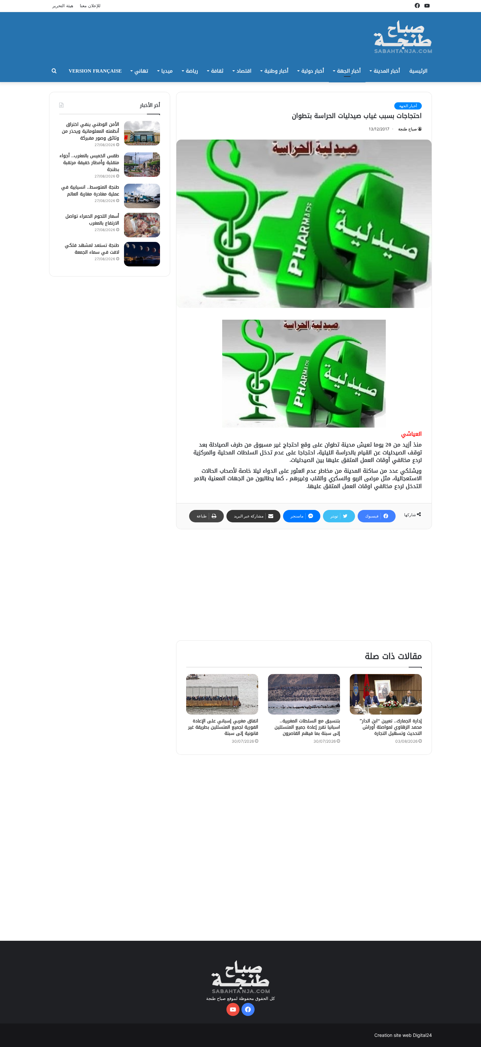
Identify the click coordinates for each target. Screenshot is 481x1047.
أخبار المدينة (387, 71)
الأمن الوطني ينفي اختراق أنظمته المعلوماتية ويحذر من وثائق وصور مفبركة (90, 131)
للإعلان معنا (90, 5)
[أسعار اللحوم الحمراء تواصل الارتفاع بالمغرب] (142, 225)
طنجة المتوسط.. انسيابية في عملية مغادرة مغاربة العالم (90, 190)
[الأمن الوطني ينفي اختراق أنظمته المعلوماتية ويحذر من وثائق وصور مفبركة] (142, 133)
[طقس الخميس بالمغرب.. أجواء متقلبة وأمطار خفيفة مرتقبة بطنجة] (142, 164)
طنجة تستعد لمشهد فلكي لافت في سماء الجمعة (92, 249)
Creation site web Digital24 (403, 1035)
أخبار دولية (312, 71)
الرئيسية (418, 71)
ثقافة (217, 71)
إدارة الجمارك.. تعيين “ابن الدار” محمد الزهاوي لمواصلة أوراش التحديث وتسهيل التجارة (391, 727)
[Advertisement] (175, 33)
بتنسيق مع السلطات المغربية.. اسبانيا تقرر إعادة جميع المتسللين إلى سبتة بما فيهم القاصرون (307, 727)
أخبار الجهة (349, 71)
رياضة (192, 71)
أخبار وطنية (276, 71)
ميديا (167, 71)
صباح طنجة (407, 129)
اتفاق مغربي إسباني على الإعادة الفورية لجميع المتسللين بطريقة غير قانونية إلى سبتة (223, 727)
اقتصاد (244, 71)
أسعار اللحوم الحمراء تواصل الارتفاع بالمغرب (92, 220)
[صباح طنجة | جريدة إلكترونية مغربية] (403, 36)
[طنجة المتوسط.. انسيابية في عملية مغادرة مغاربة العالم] (142, 196)
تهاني (141, 71)
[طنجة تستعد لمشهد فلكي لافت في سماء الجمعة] (142, 254)
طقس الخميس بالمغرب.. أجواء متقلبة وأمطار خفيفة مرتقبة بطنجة (89, 162)
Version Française (95, 71)
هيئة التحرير (62, 5)
